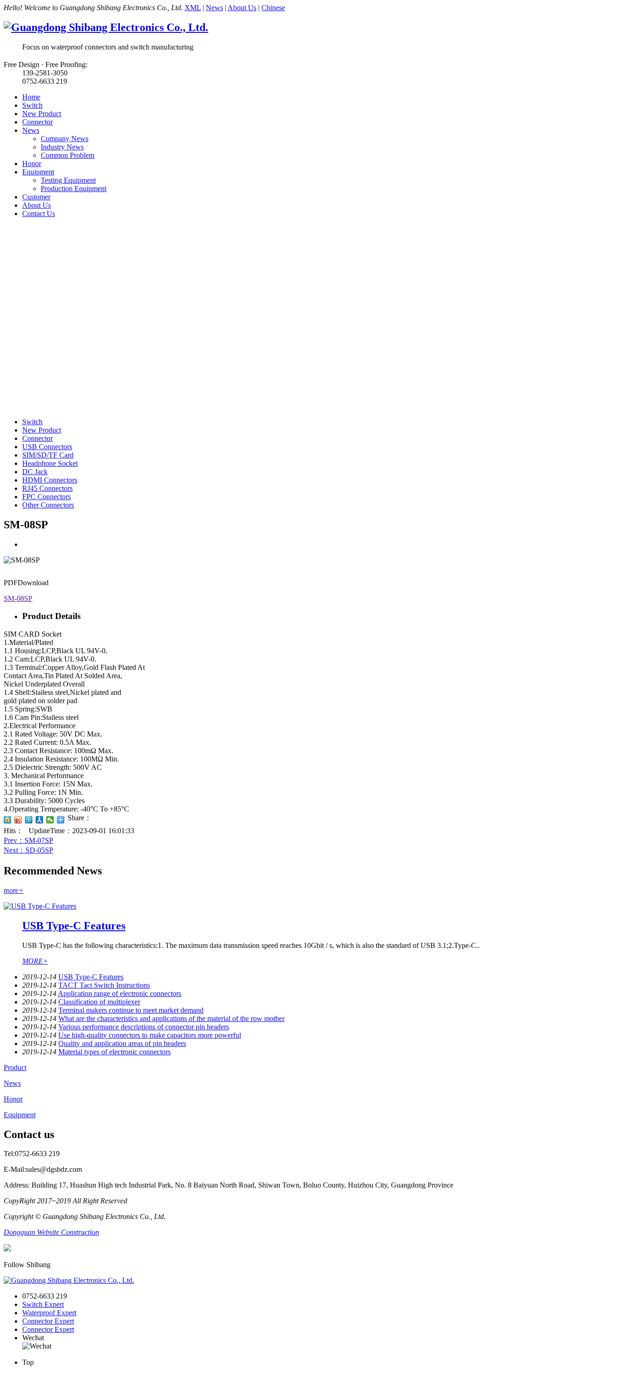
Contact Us (38, 213)
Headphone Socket (50, 463)
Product (15, 1067)
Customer (36, 197)
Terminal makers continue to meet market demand (131, 1010)
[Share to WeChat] (50, 819)
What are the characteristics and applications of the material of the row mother (171, 1018)
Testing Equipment (68, 180)
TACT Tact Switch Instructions (104, 985)
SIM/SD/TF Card (48, 455)
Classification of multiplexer (99, 1002)
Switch (32, 105)
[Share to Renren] (39, 819)
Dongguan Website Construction (51, 1232)
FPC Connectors (46, 497)
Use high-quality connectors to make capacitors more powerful (149, 1035)
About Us (242, 8)
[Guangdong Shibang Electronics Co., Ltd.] (106, 27)
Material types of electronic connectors (114, 1052)
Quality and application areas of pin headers (122, 1043)
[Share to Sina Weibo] (18, 819)
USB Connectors (47, 447)
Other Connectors (48, 505)
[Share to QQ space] (8, 819)
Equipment (38, 172)
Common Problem (67, 155)
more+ (14, 890)
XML (193, 8)
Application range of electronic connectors (119, 993)
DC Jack (35, 472)
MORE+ (35, 961)
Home (31, 97)
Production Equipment (73, 188)
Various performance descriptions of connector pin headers (143, 1027)
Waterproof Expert (49, 1313)
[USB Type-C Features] (40, 906)
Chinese (273, 8)
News (214, 8)
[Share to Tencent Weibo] (29, 819)
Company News (64, 138)
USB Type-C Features (73, 926)
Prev (28, 840)
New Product (41, 114)
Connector (37, 122)
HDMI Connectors (49, 480)
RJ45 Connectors (47, 488)
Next (28, 850)
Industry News (62, 147)
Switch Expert (43, 1304)
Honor (31, 163)
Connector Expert (48, 1321)
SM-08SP (18, 598)
